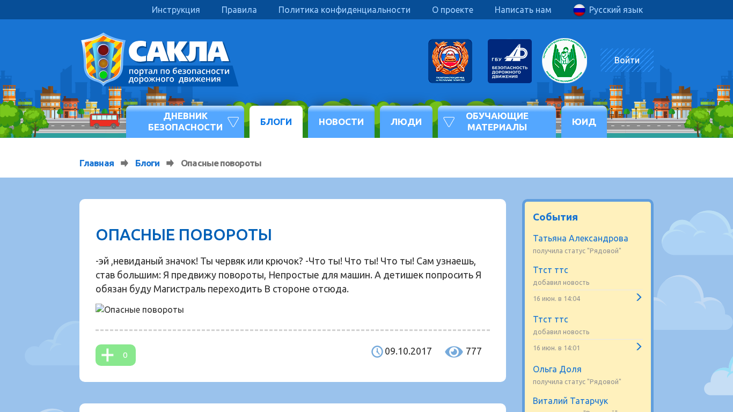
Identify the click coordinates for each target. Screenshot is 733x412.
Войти (627, 60)
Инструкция (176, 9)
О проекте (452, 9)
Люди (406, 121)
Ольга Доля (557, 369)
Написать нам (523, 9)
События (555, 217)
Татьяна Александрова (580, 238)
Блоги (276, 121)
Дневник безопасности (185, 121)
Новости (341, 121)
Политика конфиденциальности (344, 9)
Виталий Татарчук (570, 401)
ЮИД (584, 121)
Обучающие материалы (497, 121)
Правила (239, 9)
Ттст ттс (550, 270)
